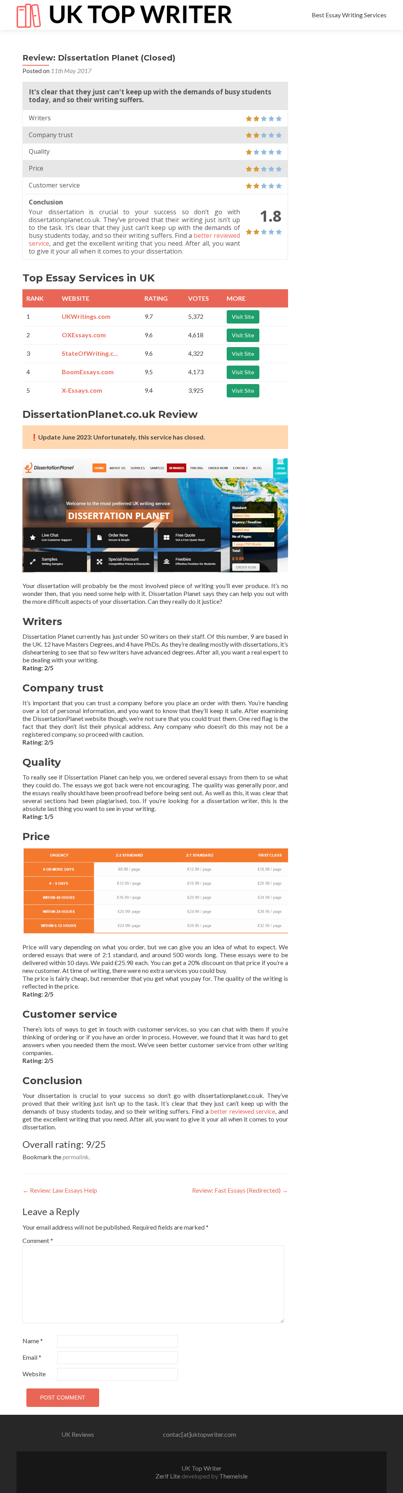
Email (31, 1357)
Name (32, 1340)
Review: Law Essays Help (59, 1190)
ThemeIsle (233, 1476)
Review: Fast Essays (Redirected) (240, 1190)
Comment (37, 1240)
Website (34, 1373)
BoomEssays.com (88, 371)
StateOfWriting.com (91, 353)
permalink (76, 1156)
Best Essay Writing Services (349, 14)
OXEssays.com (84, 334)
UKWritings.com (86, 316)
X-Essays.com (82, 390)
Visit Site (243, 316)
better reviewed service (242, 1111)
